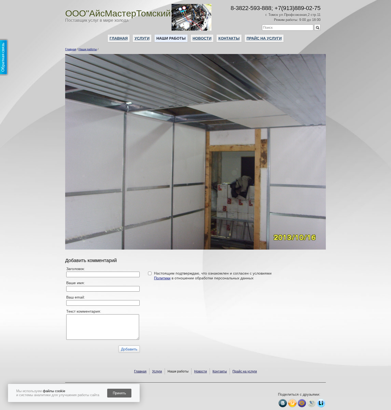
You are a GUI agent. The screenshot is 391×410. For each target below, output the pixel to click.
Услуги (142, 38)
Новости (202, 38)
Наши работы (171, 38)
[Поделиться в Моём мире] (302, 403)
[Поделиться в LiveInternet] (321, 403)
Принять (119, 393)
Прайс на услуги (264, 38)
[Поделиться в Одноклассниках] (292, 403)
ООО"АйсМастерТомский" (119, 13)
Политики (162, 278)
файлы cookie (54, 391)
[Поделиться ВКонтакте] (282, 403)
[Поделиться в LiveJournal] (311, 403)
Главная (119, 38)
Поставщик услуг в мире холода (96, 20)
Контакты (229, 38)
